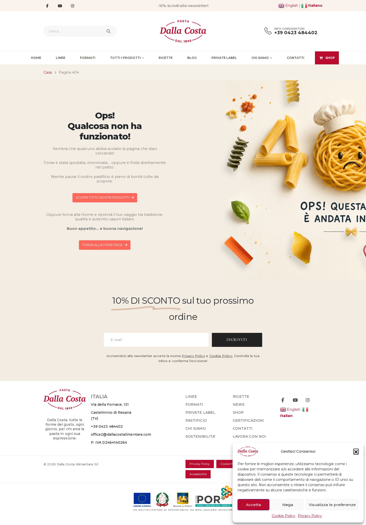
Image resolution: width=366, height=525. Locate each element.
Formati (87, 58)
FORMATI (194, 404)
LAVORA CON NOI (249, 436)
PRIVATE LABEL (200, 412)
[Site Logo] (183, 31)
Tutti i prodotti (125, 58)
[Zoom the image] (65, 392)
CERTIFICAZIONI (248, 420)
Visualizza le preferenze (332, 504)
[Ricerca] (108, 31)
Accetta (253, 504)
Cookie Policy (283, 516)
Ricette (166, 58)
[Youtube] (59, 5)
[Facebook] (47, 5)
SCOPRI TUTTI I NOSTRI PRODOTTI (103, 197)
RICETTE (241, 396)
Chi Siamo (260, 58)
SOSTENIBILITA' (200, 436)
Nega (287, 504)
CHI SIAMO (195, 428)
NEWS (238, 404)
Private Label (224, 58)
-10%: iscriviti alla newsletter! (183, 5)
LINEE (191, 396)
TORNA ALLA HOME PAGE (102, 245)
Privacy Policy (310, 516)
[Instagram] (72, 5)
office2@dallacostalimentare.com (121, 434)
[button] (356, 451)
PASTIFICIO (196, 420)
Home (36, 58)
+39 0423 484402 (107, 426)
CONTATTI (243, 428)
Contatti (295, 58)
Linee (60, 58)
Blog (192, 58)
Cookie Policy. (221, 356)
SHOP (330, 58)
